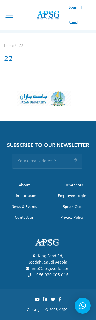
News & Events (24, 207)
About (24, 185)
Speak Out (72, 207)
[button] (83, 306)
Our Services (72, 185)
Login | (75, 7)
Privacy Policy (72, 217)
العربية (73, 22)
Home (9, 46)
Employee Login (72, 196)
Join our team (24, 196)
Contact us (24, 217)
